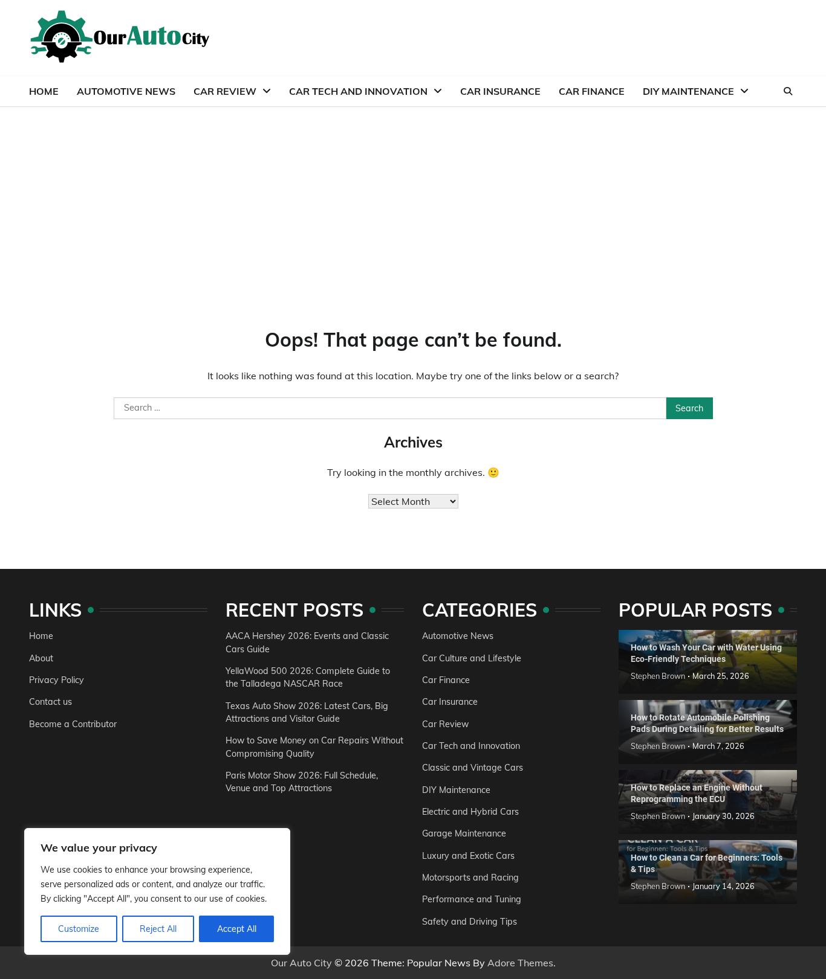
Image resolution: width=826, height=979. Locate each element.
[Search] (788, 91)
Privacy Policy (56, 680)
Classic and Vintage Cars (472, 767)
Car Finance (592, 91)
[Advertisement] (413, 197)
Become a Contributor (73, 724)
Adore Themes (520, 963)
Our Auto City (301, 963)
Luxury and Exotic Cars (468, 855)
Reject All (158, 928)
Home (44, 91)
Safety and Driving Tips (469, 921)
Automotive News (126, 91)
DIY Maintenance (688, 91)
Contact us (50, 701)
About (41, 658)
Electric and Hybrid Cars (470, 811)
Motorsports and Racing (470, 877)
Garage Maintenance (464, 833)
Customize (78, 928)
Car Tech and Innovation (358, 91)
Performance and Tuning (471, 899)
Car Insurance (500, 91)
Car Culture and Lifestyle (471, 658)
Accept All (236, 928)
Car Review (224, 91)
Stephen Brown (658, 676)
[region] (157, 891)
